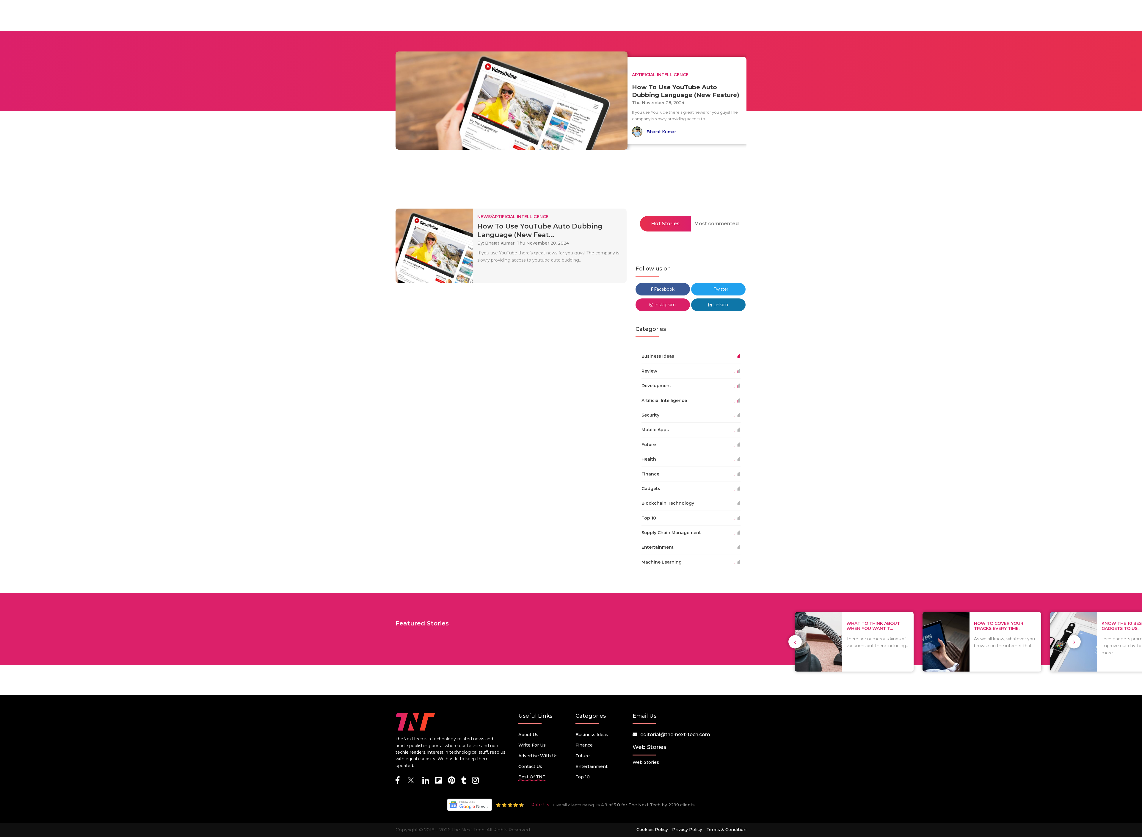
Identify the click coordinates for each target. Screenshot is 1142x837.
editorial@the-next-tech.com (675, 734)
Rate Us (540, 805)
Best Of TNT (531, 777)
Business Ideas (591, 734)
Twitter (720, 289)
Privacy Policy (687, 829)
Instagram (664, 304)
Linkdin (720, 304)
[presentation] (795, 642)
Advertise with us (538, 755)
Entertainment (591, 766)
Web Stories (646, 762)
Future (582, 755)
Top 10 (582, 777)
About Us (528, 734)
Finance (584, 745)
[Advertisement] (571, 181)
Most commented (716, 223)
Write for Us (532, 745)
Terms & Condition (726, 829)
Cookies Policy (652, 829)
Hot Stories (665, 223)
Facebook (663, 289)
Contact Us (530, 766)
